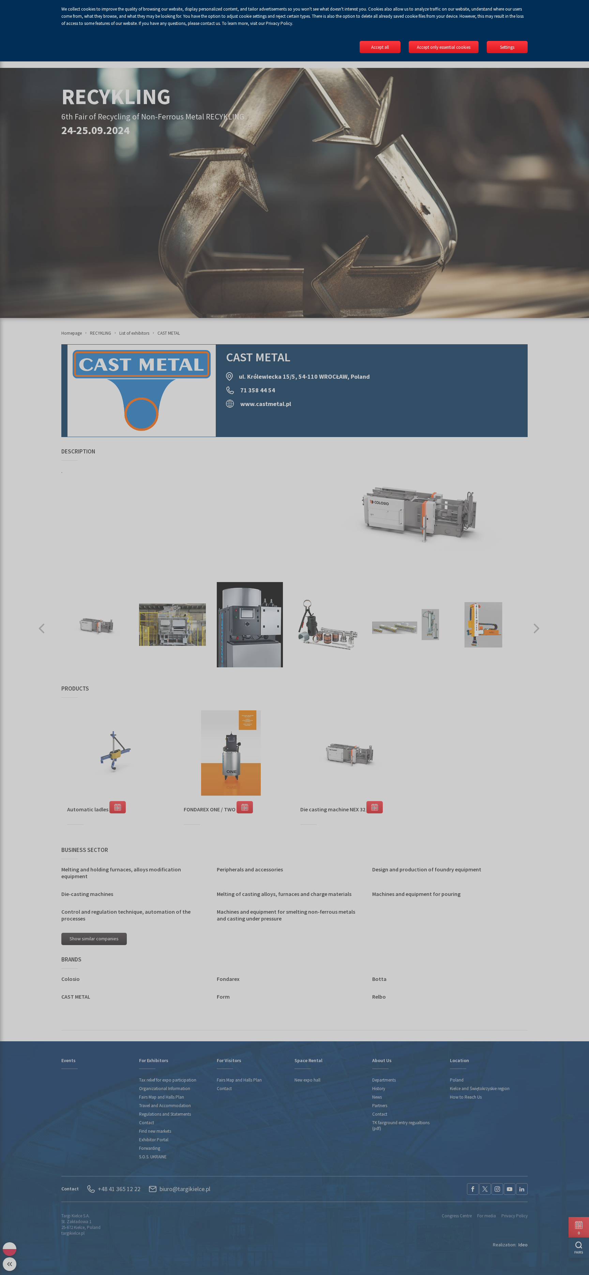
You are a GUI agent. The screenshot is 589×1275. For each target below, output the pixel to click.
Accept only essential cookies (443, 47)
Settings (507, 47)
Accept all (380, 47)
